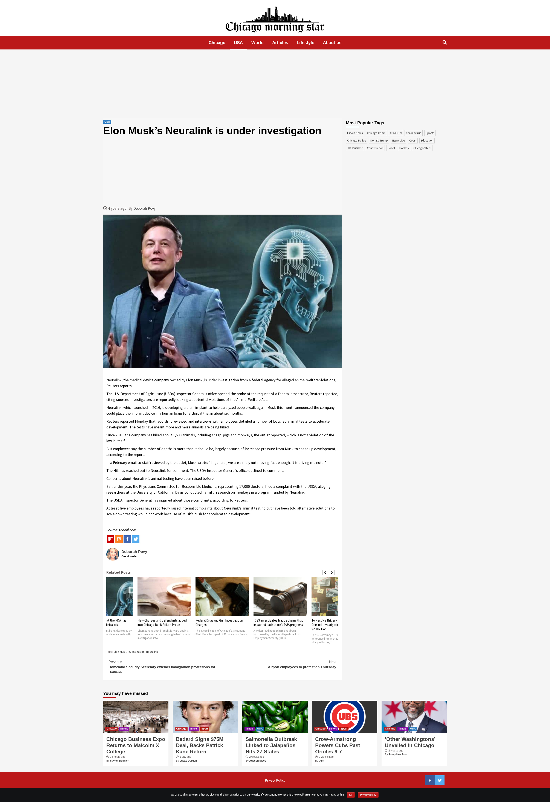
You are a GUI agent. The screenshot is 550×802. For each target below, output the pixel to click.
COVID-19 (396, 133)
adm (321, 760)
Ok (350, 794)
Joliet (391, 148)
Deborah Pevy (144, 208)
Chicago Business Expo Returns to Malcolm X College (135, 745)
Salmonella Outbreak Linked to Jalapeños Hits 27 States (271, 745)
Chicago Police (356, 140)
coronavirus (413, 133)
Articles (280, 42)
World (257, 42)
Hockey (404, 148)
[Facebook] (127, 539)
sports (430, 133)
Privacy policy (368, 794)
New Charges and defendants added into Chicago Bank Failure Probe (162, 622)
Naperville (398, 140)
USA (238, 42)
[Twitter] (135, 539)
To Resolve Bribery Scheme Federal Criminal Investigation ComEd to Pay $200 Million (336, 624)
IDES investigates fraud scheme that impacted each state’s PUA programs (278, 622)
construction (375, 148)
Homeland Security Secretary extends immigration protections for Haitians (161, 667)
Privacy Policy (275, 780)
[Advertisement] (275, 84)
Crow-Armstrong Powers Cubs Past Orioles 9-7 (337, 745)
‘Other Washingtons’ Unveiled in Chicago (410, 742)
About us (332, 42)
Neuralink (152, 652)
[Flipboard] (110, 539)
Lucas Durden (188, 760)
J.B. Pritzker (355, 148)
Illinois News (355, 133)
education (427, 140)
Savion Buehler (119, 760)
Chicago (217, 42)
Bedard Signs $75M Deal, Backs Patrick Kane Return (199, 745)
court (412, 140)
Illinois (124, 728)
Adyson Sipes (257, 760)
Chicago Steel (422, 148)
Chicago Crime (376, 133)
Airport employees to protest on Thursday (302, 664)
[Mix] (119, 539)
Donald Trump (379, 140)
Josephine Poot (397, 754)
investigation (136, 652)
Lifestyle (305, 42)
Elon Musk (120, 652)
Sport (204, 728)
